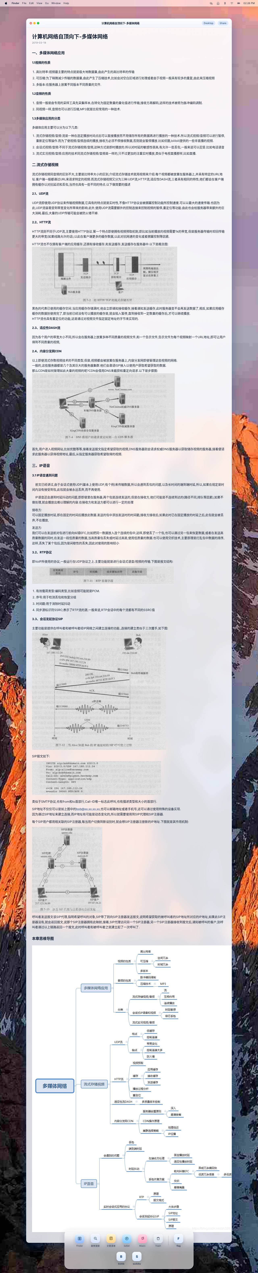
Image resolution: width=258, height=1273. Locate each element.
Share (223, 23)
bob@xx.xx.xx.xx (88, 809)
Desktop (208, 23)
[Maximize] (38, 23)
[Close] (31, 23)
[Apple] (6, 3)
